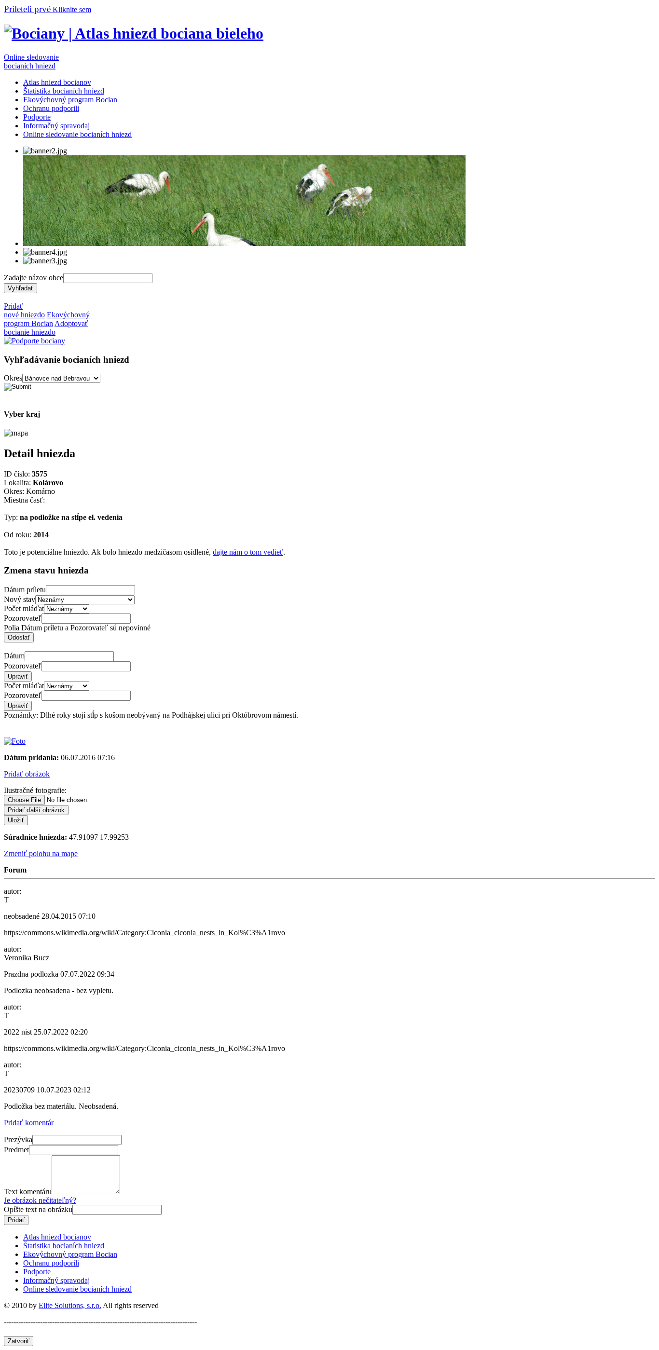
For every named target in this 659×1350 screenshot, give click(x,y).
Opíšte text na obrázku (38, 1209)
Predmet (16, 1149)
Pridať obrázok (27, 774)
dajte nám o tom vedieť (248, 552)
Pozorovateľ (22, 618)
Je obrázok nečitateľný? (40, 1200)
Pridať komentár (29, 1122)
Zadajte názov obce (33, 277)
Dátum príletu (25, 590)
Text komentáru (28, 1191)
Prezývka (18, 1139)
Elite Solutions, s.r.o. (70, 1305)
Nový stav (19, 599)
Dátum (14, 656)
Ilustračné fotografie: (35, 790)
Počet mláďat (24, 608)
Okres (13, 378)
